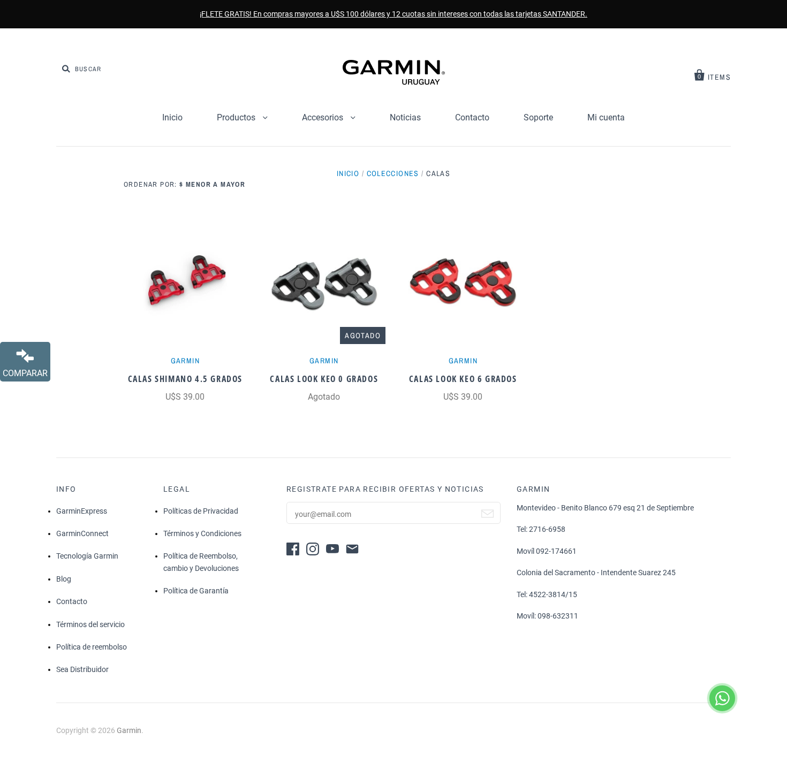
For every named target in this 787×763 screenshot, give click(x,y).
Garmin (185, 360)
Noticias (405, 117)
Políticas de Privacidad (200, 511)
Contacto (472, 117)
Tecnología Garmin (87, 556)
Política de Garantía (196, 590)
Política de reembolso (91, 647)
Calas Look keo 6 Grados (463, 379)
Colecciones (393, 173)
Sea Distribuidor (82, 669)
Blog (63, 579)
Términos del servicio (90, 624)
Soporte (538, 117)
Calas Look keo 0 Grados (324, 379)
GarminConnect (82, 533)
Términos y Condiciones (202, 533)
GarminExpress (81, 511)
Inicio (172, 117)
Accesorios (323, 117)
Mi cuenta (606, 117)
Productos (237, 117)
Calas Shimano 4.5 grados (185, 379)
